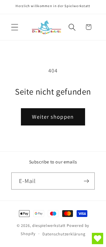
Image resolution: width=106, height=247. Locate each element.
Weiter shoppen (53, 116)
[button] (15, 27)
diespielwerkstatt (49, 225)
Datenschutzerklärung (63, 234)
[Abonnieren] (86, 181)
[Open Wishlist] (97, 238)
